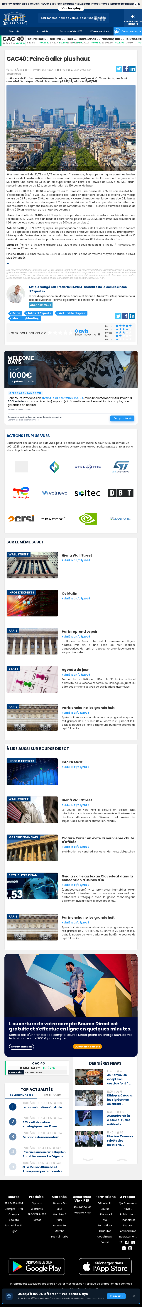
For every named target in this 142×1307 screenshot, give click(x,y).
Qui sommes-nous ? (128, 1206)
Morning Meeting (25, 318)
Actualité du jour (72, 313)
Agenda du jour (75, 669)
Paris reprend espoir (80, 631)
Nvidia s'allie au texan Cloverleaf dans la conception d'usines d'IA (97, 878)
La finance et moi (105, 1217)
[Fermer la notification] (135, 5)
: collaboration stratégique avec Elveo (40, 1124)
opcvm (37, 1203)
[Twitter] (133, 1242)
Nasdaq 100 (111, 39)
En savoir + (116, 1296)
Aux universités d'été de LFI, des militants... (118, 1120)
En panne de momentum (41, 1137)
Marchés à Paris (59, 1217)
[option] (105, 1077)
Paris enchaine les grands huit (88, 707)
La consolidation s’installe (42, 1107)
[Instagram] (120, 1242)
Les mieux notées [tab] (21, 1095)
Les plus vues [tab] (53, 1095)
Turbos (36, 1220)
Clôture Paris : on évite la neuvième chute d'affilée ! (98, 840)
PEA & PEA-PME (14, 1203)
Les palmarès (59, 1236)
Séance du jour (60, 1206)
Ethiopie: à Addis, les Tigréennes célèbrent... (120, 1099)
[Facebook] (127, 1242)
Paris (16, 313)
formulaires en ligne (14, 1228)
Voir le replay (71, 8)
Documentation (21, 1046)
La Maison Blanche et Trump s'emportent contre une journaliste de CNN (42, 1171)
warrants (37, 1209)
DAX (70, 39)
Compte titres (14, 1209)
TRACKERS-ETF (37, 1214)
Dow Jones (87, 39)
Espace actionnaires (128, 1228)
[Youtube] (130, 1248)
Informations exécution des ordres (32, 1284)
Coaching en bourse (105, 1239)
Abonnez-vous (40, 305)
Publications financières (128, 1217)
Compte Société (14, 1217)
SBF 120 (55, 39)
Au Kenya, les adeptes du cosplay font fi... (118, 1079)
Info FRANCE (72, 762)
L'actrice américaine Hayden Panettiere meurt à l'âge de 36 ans (44, 1156)
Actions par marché (59, 1228)
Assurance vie (82, 1207)
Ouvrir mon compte (87, 1046)
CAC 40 (13, 39)
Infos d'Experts (39, 313)
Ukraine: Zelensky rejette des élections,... (120, 1140)
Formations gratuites (105, 1228)
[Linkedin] (124, 1248)
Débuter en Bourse (105, 1206)
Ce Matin (69, 593)
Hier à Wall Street (77, 555)
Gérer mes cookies (70, 1284)
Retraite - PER (82, 1212)
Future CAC (35, 39)
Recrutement (128, 1236)
